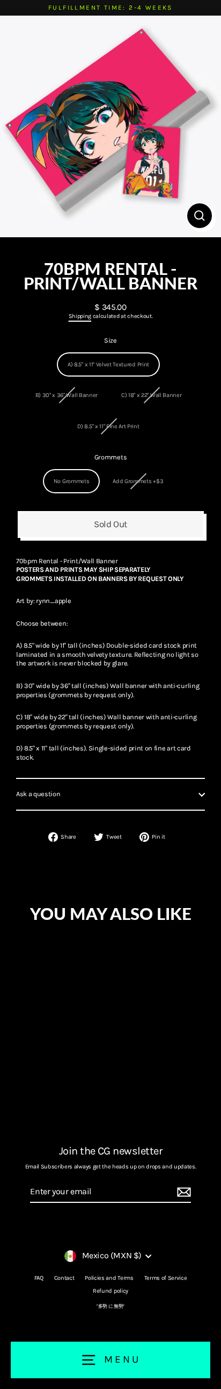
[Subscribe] (182, 1192)
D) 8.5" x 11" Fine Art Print (108, 426)
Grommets (110, 457)
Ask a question (38, 794)
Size (110, 340)
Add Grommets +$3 (138, 481)
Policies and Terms (109, 1277)
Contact (64, 1277)
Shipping (80, 316)
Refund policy (110, 1290)
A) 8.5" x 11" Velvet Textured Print (108, 364)
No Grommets (72, 481)
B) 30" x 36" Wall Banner (66, 395)
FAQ (38, 1277)
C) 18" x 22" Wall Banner (151, 395)
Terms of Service (165, 1277)
